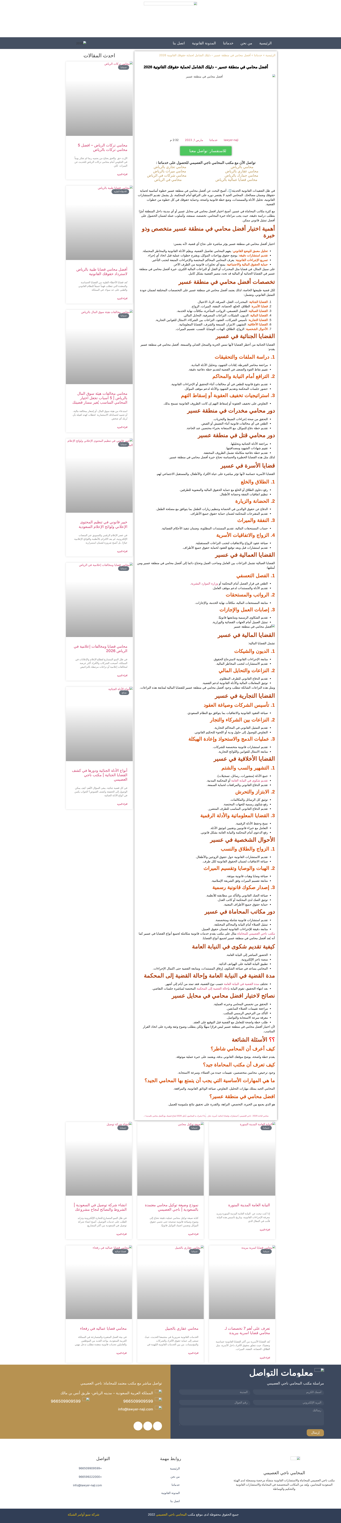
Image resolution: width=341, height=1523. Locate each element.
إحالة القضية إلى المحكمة (213, 988)
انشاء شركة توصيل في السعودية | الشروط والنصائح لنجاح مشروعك (100, 1207)
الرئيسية (265, 43)
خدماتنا (228, 43)
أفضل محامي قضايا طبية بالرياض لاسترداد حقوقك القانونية (101, 271)
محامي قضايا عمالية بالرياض (236, 180)
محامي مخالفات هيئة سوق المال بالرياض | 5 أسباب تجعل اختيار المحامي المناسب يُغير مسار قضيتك (99, 398)
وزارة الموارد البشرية (204, 583)
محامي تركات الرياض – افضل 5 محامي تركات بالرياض (102, 147)
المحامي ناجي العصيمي (171, 1514)
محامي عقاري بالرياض (241, 171)
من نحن (246, 43)
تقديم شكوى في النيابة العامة (249, 780)
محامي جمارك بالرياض (241, 175)
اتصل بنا (179, 43)
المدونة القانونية (204, 43)
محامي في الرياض (168, 180)
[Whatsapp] (274, 1499)
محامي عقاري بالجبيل (181, 1328)
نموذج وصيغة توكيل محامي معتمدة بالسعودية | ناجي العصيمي (171, 1207)
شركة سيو (92, 1514)
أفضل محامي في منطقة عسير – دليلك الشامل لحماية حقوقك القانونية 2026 (206, 67)
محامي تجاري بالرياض (170, 167)
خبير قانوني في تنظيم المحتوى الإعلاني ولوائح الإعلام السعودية (103, 524)
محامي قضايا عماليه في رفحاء (103, 1328)
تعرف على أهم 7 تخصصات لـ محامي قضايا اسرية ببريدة (247, 1330)
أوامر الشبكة (76, 1514)
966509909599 (138, 1401)
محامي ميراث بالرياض (169, 171)
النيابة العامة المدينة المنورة (249, 1205)
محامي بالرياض (242, 167)
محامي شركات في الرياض (166, 175)
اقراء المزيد (122, 174)
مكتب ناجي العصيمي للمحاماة (256, 933)
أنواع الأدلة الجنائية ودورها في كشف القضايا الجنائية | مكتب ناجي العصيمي (99, 775)
